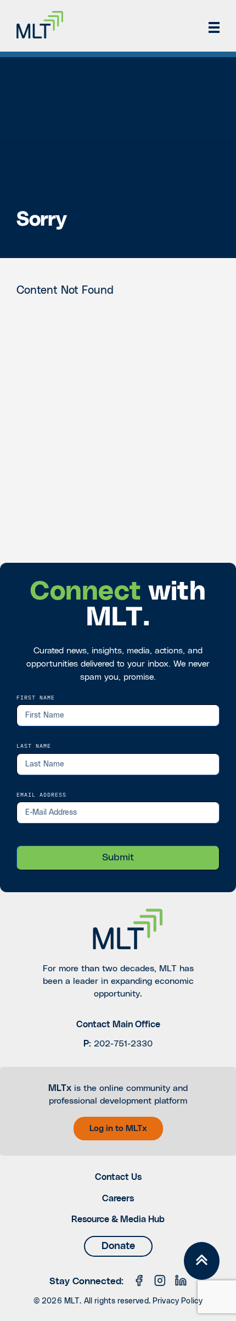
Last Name (33, 745)
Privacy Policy (178, 1301)
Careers (118, 1198)
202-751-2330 (123, 1043)
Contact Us (118, 1177)
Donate (118, 1246)
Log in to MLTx (118, 1128)
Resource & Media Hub (118, 1219)
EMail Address (41, 794)
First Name (35, 697)
